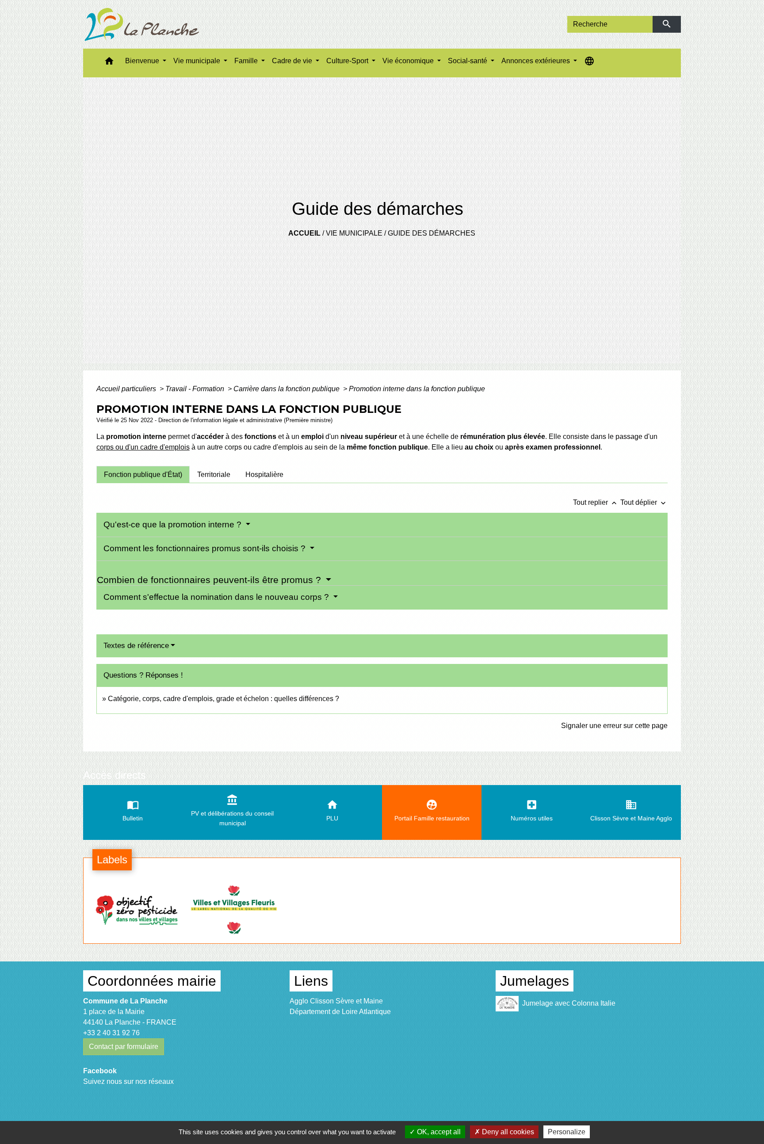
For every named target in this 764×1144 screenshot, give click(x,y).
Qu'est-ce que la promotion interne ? (173, 524)
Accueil (304, 233)
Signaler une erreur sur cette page (614, 725)
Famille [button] (247, 61)
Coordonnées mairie (152, 981)
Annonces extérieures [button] (536, 61)
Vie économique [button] (408, 61)
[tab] (143, 474)
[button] (109, 63)
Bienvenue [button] (143, 61)
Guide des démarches (431, 233)
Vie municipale (354, 233)
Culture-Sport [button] (348, 61)
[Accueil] (142, 24)
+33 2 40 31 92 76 (111, 1033)
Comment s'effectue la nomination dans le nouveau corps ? (217, 597)
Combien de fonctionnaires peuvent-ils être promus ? (210, 580)
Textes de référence (136, 645)
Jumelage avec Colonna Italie (568, 1003)
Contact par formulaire (123, 1046)
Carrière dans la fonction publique (287, 389)
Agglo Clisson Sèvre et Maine (336, 1001)
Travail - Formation (195, 389)
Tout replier (596, 502)
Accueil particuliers (127, 389)
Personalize (566, 1132)
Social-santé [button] (468, 61)
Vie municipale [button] (197, 61)
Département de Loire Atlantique (340, 1011)
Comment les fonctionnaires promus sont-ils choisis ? (205, 548)
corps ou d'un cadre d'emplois (143, 447)
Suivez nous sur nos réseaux (128, 1081)
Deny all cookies (507, 1132)
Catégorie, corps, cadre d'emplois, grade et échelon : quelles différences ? (223, 698)
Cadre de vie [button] (293, 61)
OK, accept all (438, 1132)
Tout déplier (644, 502)
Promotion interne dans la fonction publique (417, 389)
